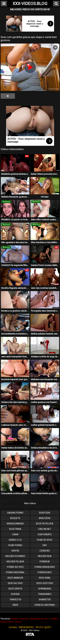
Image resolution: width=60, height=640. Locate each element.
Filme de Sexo (44, 540)
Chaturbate (45, 534)
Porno (19, 622)
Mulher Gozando (15, 556)
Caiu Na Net (44, 529)
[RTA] (30, 635)
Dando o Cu (15, 540)
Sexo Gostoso (44, 583)
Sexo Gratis (15, 588)
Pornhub (45, 561)
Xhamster (45, 599)
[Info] (8, 96)
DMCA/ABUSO (26, 627)
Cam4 (15, 534)
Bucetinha (15, 529)
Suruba (15, 594)
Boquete (15, 518)
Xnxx (15, 605)
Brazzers (44, 518)
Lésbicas (45, 550)
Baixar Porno (15, 512)
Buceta (24, 618)
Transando (44, 594)
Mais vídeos (30, 503)
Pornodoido (45, 572)
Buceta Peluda (44, 523)
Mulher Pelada (15, 561)
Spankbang (44, 588)
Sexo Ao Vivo (15, 583)
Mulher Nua (45, 556)
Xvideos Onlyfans (45, 605)
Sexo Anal (45, 578)
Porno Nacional (15, 572)
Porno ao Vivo (15, 567)
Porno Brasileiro (45, 567)
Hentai (15, 550)
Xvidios (54, 618)
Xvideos (15, 618)
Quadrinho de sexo (39, 618)
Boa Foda (44, 512)
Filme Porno (15, 545)
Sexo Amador (15, 578)
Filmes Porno (7, 622)
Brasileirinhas (15, 523)
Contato (13, 627)
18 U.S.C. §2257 (43, 627)
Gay (45, 545)
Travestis (15, 599)
